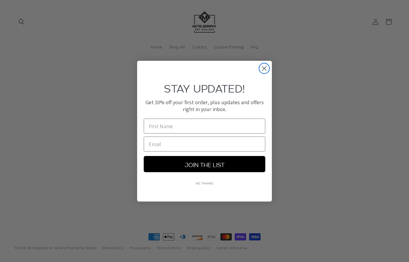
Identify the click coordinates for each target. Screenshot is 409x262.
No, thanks (204, 182)
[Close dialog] (264, 68)
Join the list (205, 164)
